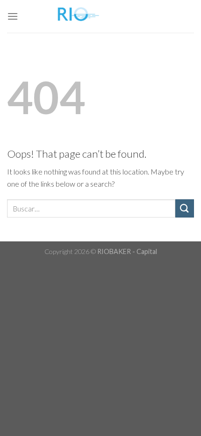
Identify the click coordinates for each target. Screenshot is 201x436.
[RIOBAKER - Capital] (100, 16)
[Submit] (184, 208)
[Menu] (12, 16)
